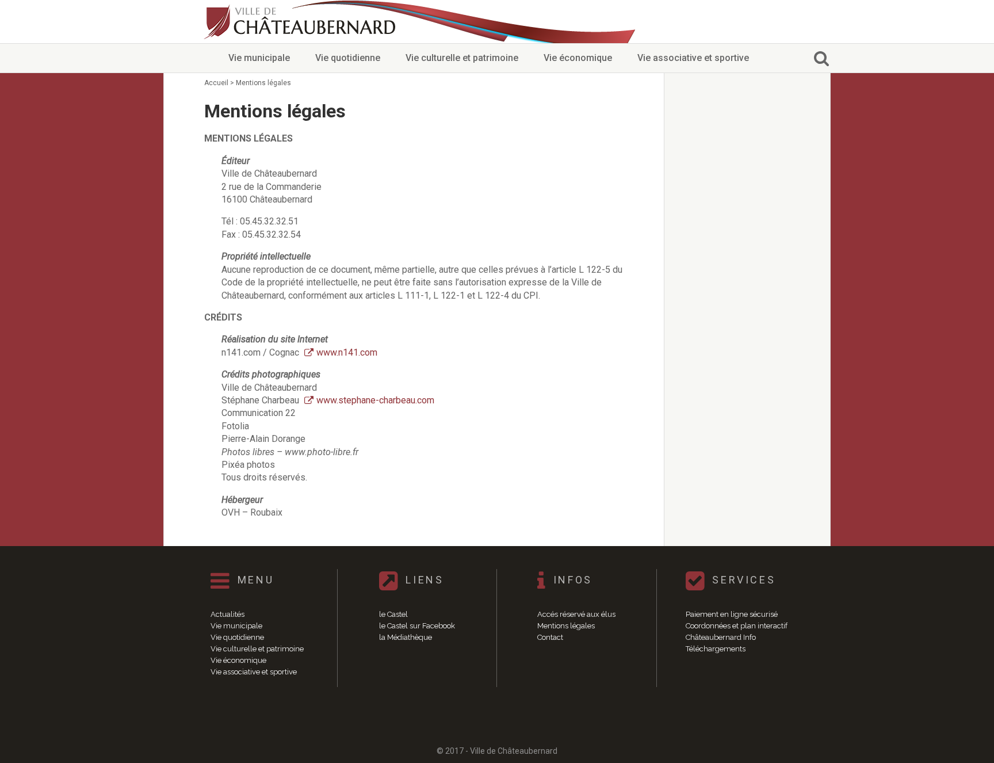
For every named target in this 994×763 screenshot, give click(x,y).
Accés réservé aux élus (576, 614)
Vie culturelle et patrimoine (462, 57)
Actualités (227, 614)
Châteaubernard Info (721, 637)
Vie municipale (259, 57)
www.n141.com (346, 352)
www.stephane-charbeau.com (375, 400)
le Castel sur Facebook (417, 625)
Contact (550, 637)
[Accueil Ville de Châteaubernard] (301, 21)
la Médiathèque (405, 637)
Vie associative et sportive (693, 57)
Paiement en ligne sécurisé (732, 614)
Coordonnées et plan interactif (736, 625)
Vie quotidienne (347, 57)
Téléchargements (716, 648)
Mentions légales (566, 625)
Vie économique (578, 57)
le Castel (393, 614)
